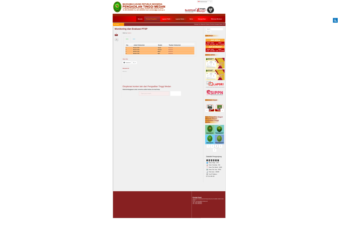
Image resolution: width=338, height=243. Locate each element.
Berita (191, 19)
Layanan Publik (166, 19)
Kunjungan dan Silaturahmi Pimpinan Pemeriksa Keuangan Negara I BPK (205, 24)
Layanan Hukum (180, 19)
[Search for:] (214, 29)
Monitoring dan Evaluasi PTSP (131, 29)
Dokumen (170, 51)
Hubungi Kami (202, 19)
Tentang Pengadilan (151, 19)
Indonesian (203, 1)
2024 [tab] (127, 39)
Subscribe (176, 93)
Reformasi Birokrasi (216, 19)
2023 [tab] (134, 39)
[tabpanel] (159, 48)
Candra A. (129, 33)
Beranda (140, 19)
